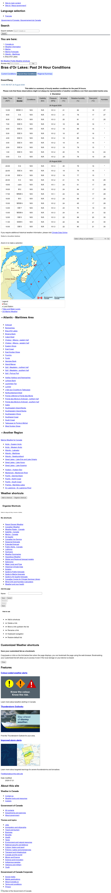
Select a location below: (10, 236)
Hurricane (9, 552)
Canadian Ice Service (13, 539)
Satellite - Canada (12, 532)
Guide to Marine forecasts (15, 574)
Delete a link (12, 623)
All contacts (9, 810)
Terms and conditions (13, 884)
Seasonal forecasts (12, 542)
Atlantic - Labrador (12, 450)
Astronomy (9, 561)
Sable (7, 405)
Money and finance (12, 857)
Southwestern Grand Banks (15, 411)
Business (8, 832)
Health (7, 837)
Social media (10, 876)
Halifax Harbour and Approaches (17, 377)
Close (3, 662)
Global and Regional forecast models (19, 559)
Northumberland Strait (13, 392)
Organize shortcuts (20, 498)
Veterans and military (13, 864)
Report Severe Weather (14, 524)
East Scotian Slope (12, 352)
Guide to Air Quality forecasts (16, 576)
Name (3, 593)
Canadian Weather (12, 527)
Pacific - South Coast (13, 482)
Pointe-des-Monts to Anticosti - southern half (22, 402)
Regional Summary (45, 73)
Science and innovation (14, 859)
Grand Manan (10, 364)
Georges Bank (10, 361)
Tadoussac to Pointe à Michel (16, 423)
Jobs (7, 825)
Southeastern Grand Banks (15, 408)
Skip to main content (13, 3)
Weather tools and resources (16, 798)
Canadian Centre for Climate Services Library (22, 579)
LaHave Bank (10, 380)
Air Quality (9, 537)
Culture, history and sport (14, 847)
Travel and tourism (12, 830)
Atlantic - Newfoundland (14, 456)
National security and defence (16, 844)
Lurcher (8, 386)
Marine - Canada (11, 534)
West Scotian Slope (12, 426)
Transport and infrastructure (15, 852)
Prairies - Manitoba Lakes (15, 485)
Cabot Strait (9, 337)
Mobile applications (12, 879)
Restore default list (15, 637)
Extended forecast (12, 544)
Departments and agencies (15, 813)
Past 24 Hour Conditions (26, 73)
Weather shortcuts (23, 61)
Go (33, 63)
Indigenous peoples (12, 862)
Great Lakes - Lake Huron (15, 462)
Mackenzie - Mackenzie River (16, 472)
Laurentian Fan (11, 383)
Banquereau (10, 328)
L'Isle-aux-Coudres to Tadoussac (17, 389)
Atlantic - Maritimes (12, 54)
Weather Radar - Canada (14, 529)
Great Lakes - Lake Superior (16, 465)
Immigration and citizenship (15, 827)
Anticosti (8, 325)
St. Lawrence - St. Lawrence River (18, 488)
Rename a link (13, 630)
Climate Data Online (59, 232)
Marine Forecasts (12, 51)
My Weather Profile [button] (8, 61)
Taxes (7, 840)
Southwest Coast (11, 417)
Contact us (9, 796)
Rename (4, 600)
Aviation (8, 569)
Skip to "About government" (15, 5)
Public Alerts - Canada (14, 547)
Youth (7, 867)
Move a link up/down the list (18, 626)
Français (8, 16)
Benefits (8, 835)
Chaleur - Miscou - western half (17, 343)
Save (3, 598)
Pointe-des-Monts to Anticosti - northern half (22, 399)
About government (12, 815)
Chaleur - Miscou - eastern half (17, 340)
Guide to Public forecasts (14, 571)
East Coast (9, 349)
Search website (7, 30)
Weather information (13, 46)
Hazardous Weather (13, 556)
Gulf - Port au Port (12, 373)
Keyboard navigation (16, 634)
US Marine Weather (9, 311)
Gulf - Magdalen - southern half (17, 370)
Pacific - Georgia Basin (14, 475)
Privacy (8, 886)
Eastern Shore (10, 346)
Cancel (9, 598)
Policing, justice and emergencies (18, 849)
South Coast (10, 420)
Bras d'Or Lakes (11, 331)
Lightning (8, 549)
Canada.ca (9, 44)
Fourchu (8, 355)
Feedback (12, 773)
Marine (8, 49)
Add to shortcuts (7, 498)
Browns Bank (10, 334)
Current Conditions (8, 73)
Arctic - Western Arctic (13, 447)
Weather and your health (14, 584)
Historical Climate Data (14, 566)
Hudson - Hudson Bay (13, 469)
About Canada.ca (12, 881)
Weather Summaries (13, 554)
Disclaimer (56, 94)
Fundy (7, 358)
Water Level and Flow (13, 564)
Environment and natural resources (18, 842)
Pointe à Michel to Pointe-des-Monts (19, 395)
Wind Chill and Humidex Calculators (19, 581)
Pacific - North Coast (13, 478)
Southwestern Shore (13, 414)
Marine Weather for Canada (11, 440)
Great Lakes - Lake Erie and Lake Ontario (21, 459)
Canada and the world (13, 854)
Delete (4, 603)
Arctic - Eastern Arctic (13, 444)
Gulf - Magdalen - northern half (17, 367)
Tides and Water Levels (11, 309)
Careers (8, 801)
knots (19, 100)
